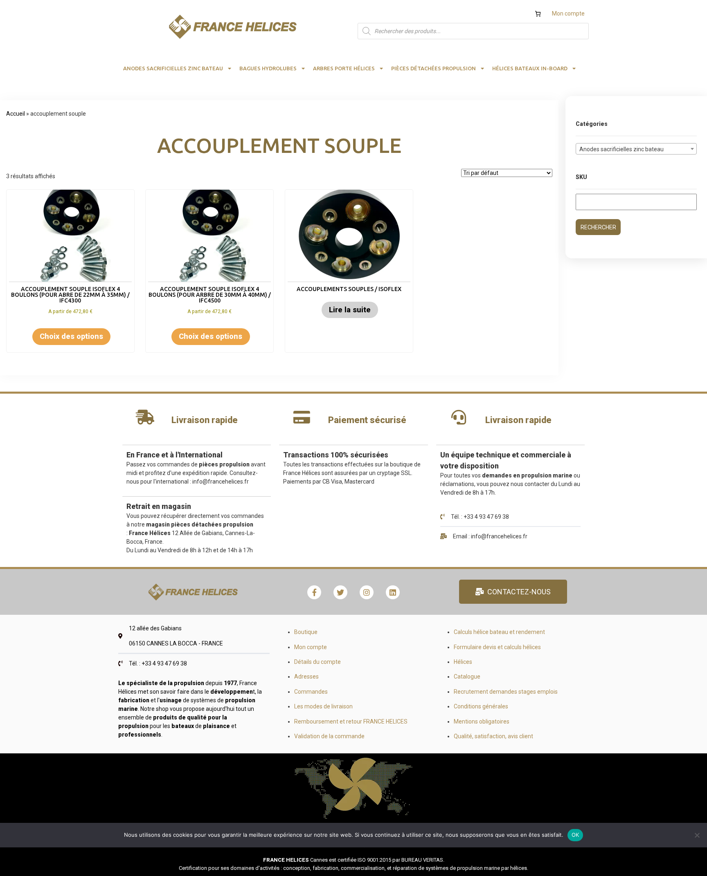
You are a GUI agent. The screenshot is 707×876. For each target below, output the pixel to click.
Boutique (305, 632)
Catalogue (467, 676)
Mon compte (568, 13)
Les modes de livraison (323, 706)
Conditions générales (481, 706)
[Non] (697, 835)
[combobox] (636, 149)
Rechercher (598, 227)
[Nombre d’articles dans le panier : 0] (538, 14)
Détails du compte (317, 662)
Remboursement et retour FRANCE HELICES (351, 721)
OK (575, 834)
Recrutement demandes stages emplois (506, 691)
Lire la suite (350, 309)
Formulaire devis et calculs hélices (497, 647)
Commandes (311, 691)
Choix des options (71, 336)
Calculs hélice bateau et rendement (499, 632)
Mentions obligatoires (481, 721)
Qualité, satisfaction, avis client (493, 736)
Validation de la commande (329, 736)
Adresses (306, 676)
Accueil (15, 113)
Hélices (463, 662)
